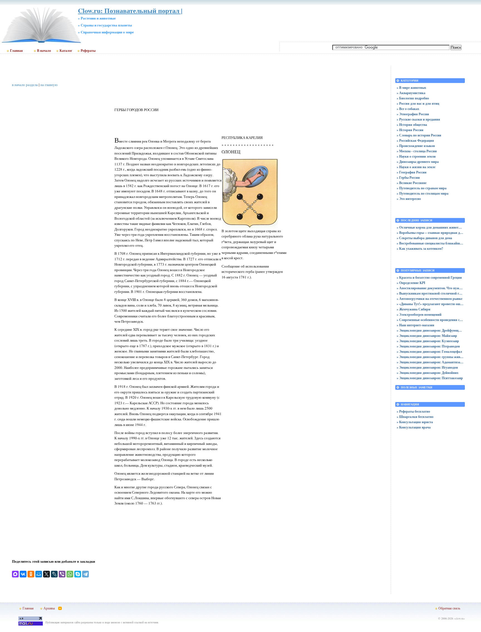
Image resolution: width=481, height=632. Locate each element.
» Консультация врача (414, 427)
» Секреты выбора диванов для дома (424, 238)
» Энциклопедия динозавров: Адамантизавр (430, 362)
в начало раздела (25, 84)
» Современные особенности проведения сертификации (430, 319)
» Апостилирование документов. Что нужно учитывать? (430, 288)
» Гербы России (408, 177)
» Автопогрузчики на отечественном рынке (429, 298)
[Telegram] (85, 574)
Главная (16, 51)
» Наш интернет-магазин (415, 325)
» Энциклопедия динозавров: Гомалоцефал (429, 351)
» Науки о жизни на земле (416, 167)
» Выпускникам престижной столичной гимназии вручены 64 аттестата (430, 293)
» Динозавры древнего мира (418, 161)
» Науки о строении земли (416, 156)
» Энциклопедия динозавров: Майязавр (427, 335)
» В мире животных (411, 87)
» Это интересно (409, 198)
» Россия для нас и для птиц (418, 103)
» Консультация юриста (415, 422)
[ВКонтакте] (23, 574)
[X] (46, 574)
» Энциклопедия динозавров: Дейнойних (427, 372)
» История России (410, 130)
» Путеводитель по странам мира (421, 188)
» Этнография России (413, 114)
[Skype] (77, 574)
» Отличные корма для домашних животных (430, 227)
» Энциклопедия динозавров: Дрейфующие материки (430, 330)
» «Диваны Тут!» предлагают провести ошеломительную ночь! (430, 304)
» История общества (412, 124)
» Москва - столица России (417, 151)
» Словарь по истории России (419, 135)
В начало (44, 51)
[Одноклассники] (31, 574)
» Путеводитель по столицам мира (422, 193)
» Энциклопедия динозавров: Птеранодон (428, 346)
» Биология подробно (413, 98)
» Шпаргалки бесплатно (415, 416)
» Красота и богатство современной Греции (429, 277)
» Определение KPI (411, 282)
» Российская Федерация (415, 140)
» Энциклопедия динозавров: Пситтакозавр (430, 378)
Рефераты (88, 51)
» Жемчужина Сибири (413, 309)
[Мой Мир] (38, 574)
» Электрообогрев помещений (419, 314)
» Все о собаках (408, 108)
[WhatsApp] (70, 574)
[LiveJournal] (54, 574)
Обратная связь (449, 608)
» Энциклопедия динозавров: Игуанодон (427, 367)
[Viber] (62, 574)
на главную (49, 84)
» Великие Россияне (411, 182)
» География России (411, 172)
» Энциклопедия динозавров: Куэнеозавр (428, 341)
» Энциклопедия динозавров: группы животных (430, 356)
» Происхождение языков (416, 145)
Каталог (66, 51)
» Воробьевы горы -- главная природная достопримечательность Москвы (430, 232)
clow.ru (459, 618)
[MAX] (15, 574)
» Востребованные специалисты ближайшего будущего (430, 243)
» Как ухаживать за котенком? (420, 248)
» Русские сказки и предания (418, 119)
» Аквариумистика (411, 92)
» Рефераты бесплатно (413, 411)
